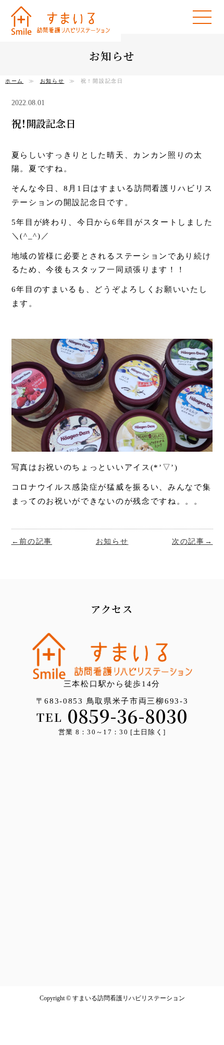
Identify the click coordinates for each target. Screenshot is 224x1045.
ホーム (14, 81)
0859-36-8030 (127, 716)
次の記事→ (192, 541)
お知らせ (52, 81)
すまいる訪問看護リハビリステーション (60, 20)
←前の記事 (32, 541)
